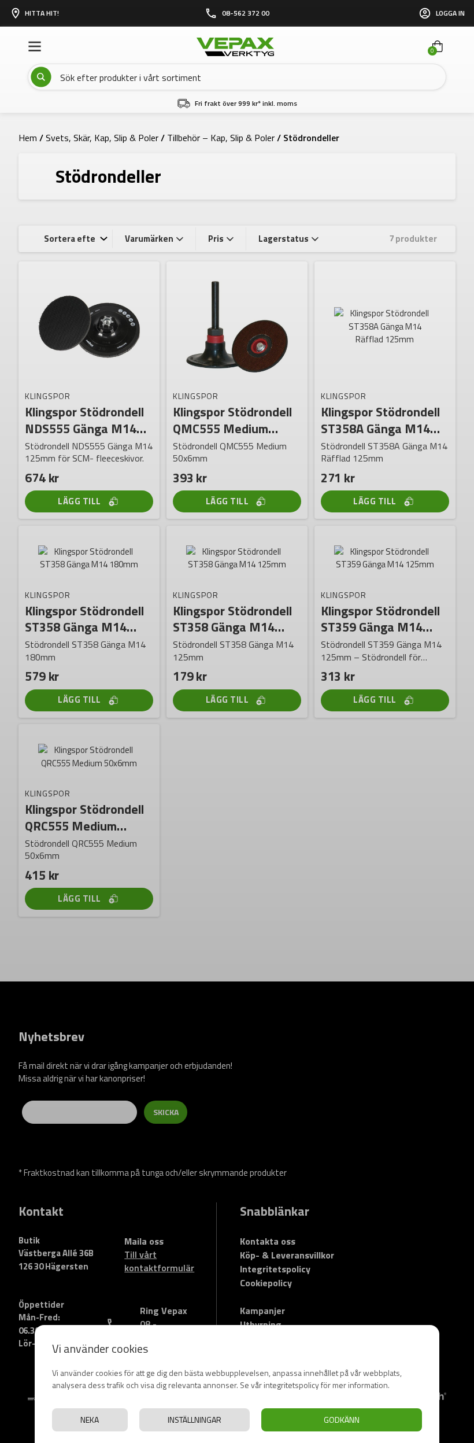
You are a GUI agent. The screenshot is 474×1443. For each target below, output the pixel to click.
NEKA (89, 1420)
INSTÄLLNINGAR (194, 1420)
